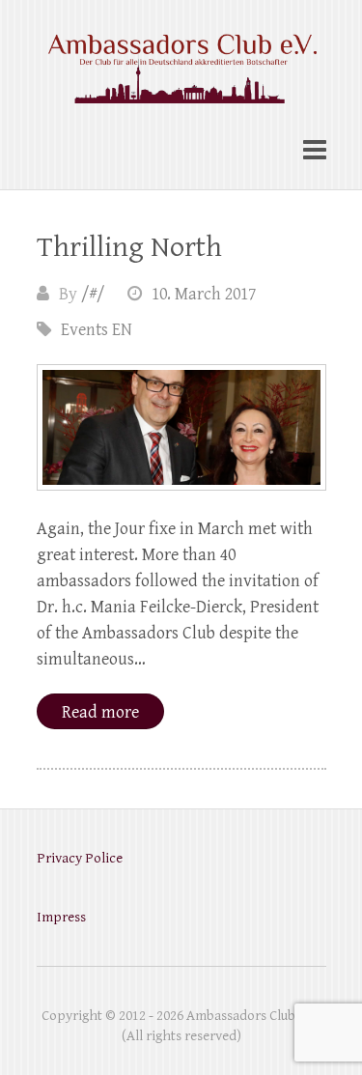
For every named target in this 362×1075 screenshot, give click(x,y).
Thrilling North (129, 247)
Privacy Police (80, 858)
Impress (61, 917)
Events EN (96, 330)
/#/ (92, 294)
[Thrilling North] (181, 427)
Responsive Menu (314, 150)
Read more (100, 712)
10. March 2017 (204, 294)
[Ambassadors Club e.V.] (181, 58)
